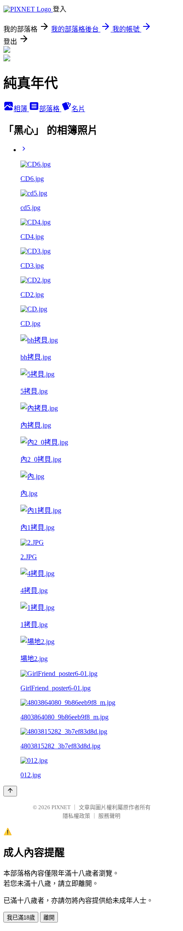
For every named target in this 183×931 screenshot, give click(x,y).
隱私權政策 (76, 816)
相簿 (21, 108)
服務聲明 (109, 816)
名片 (78, 108)
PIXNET (61, 807)
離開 (48, 917)
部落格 (50, 108)
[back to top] (10, 791)
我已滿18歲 (21, 917)
